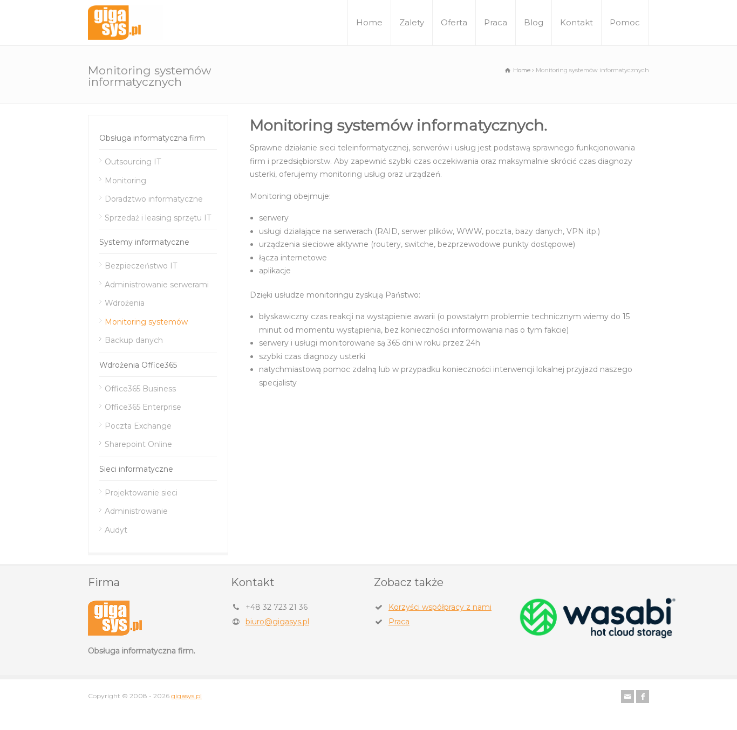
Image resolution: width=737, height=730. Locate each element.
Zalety (411, 22)
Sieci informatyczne (136, 469)
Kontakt (576, 22)
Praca (495, 22)
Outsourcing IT (133, 162)
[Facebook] (642, 696)
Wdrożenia (125, 303)
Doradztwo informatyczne (154, 199)
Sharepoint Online (138, 444)
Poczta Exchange (138, 426)
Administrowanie (136, 511)
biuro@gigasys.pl (277, 621)
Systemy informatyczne (144, 242)
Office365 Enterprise (143, 407)
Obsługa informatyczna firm (152, 138)
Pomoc (625, 22)
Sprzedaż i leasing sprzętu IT (158, 218)
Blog (533, 22)
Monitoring (125, 180)
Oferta (454, 22)
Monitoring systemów (146, 322)
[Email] (627, 696)
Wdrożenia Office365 (138, 365)
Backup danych (134, 340)
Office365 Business (140, 389)
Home (369, 22)
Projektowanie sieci (141, 493)
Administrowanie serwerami (157, 285)
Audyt (116, 530)
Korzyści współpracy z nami (440, 607)
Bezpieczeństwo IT (141, 266)
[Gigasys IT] (125, 22)
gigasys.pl (186, 696)
